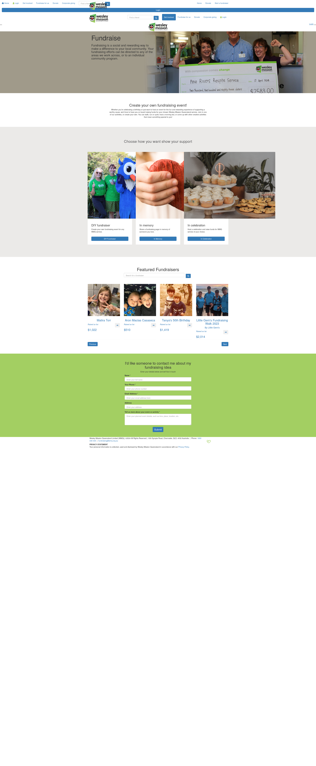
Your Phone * (130, 384)
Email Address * (131, 393)
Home (199, 3)
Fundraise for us (184, 17)
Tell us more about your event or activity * (142, 412)
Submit (158, 429)
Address (128, 403)
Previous (92, 344)
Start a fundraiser (221, 3)
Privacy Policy (183, 447)
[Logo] (98, 6)
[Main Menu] (1, 24)
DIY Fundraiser (110, 239)
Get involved (169, 17)
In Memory (158, 239)
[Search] (156, 18)
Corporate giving (210, 17)
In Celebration (206, 239)
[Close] (315, 24)
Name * (127, 375)
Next (225, 344)
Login (224, 17)
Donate (208, 3)
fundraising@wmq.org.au (108, 440)
